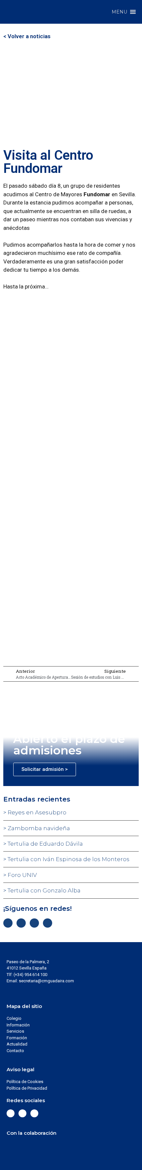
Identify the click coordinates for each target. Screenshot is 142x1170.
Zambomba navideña (38, 828)
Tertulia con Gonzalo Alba (43, 890)
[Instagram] (34, 923)
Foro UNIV (21, 875)
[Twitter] (21, 923)
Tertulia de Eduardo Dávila (44, 843)
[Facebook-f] (8, 923)
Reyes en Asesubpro (36, 812)
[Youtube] (47, 923)
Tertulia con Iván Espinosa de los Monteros (67, 859)
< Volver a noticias (27, 36)
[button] (119, 11)
